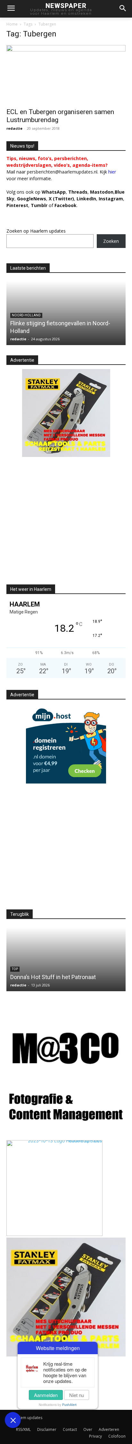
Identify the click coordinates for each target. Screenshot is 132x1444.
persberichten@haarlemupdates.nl (62, 172)
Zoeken (111, 241)
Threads (77, 192)
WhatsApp (54, 192)
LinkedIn (86, 199)
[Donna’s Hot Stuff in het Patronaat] (66, 959)
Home (12, 24)
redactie (14, 128)
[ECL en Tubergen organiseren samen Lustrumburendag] (66, 74)
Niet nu (76, 1395)
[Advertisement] (60, 526)
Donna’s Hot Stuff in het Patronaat (53, 977)
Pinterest (17, 205)
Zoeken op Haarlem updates (36, 231)
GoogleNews (31, 199)
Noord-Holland (26, 315)
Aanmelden (46, 1395)
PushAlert (69, 1404)
